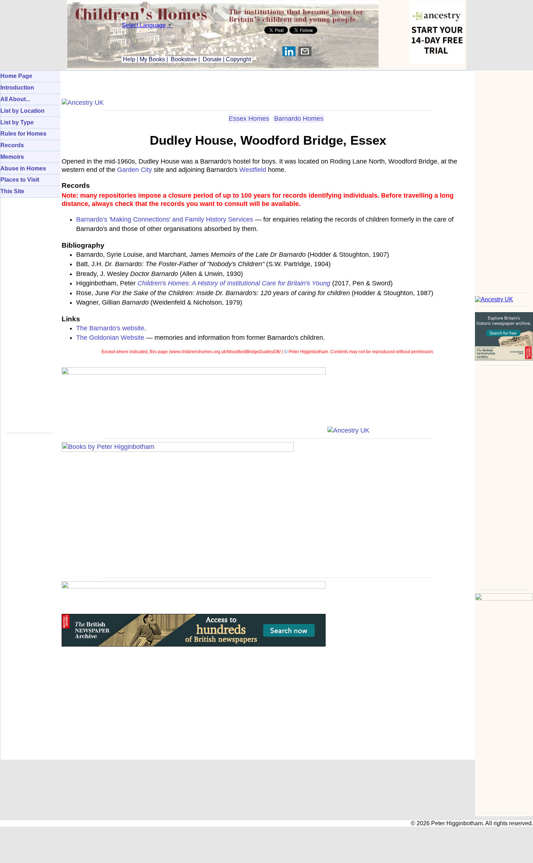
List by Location (22, 111)
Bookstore (184, 59)
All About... (15, 99)
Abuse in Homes (23, 168)
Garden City (134, 169)
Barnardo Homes (298, 118)
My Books (152, 59)
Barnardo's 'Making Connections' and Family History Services (164, 219)
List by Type (17, 122)
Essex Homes (249, 118)
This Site (12, 191)
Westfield (252, 169)
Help (128, 59)
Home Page (16, 76)
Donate (212, 59)
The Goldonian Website (110, 337)
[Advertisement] (504, 179)
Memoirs (12, 157)
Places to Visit (19, 180)
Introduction (17, 87)
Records (12, 145)
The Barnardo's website (110, 328)
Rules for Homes (23, 134)
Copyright (238, 59)
